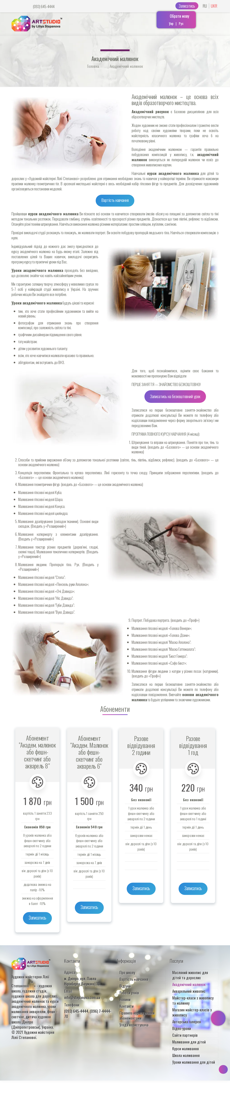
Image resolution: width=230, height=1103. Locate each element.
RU (205, 6)
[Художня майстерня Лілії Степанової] (36, 21)
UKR (214, 6)
